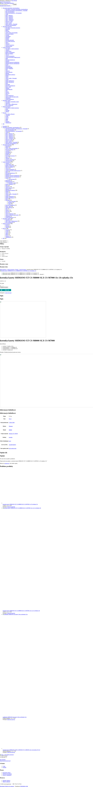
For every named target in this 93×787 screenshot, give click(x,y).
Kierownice (7, 66)
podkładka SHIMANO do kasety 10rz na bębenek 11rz (14, 717)
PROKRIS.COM (24, 786)
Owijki (6, 79)
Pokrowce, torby (9, 21)
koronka (10, 437)
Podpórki (7, 37)
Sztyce (6, 94)
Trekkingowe (8, 122)
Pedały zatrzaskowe (9, 82)
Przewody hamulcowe (10, 85)
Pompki (7, 38)
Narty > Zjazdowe (9, 20)
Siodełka (7, 88)
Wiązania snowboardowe (10, 25)
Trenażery (7, 43)
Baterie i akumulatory (10, 52)
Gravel (6, 117)
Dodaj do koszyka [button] (11, 506)
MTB (6, 120)
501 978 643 (14, 0)
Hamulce (7, 61)
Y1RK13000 (12, 422)
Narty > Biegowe (9, 17)
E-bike (6, 116)
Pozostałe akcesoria (9, 40)
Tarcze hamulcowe (9, 95)
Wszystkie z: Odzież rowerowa (12, 107)
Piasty (6, 83)
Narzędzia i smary (6, 100)
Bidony (7, 30)
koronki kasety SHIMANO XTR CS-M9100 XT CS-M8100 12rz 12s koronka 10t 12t (21, 749)
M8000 (10, 430)
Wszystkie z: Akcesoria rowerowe (12, 27)
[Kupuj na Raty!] (5, 289)
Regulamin (2, 786)
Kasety (6, 64)
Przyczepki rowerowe (10, 41)
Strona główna (3, 269)
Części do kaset (22, 269)
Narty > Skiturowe (9, 19)
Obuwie (7, 111)
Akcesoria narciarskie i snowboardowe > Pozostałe (16, 10)
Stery (6, 90)
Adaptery (7, 50)
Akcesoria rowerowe (7, 26)
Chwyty (7, 54)
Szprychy (7, 93)
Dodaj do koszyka (4, 287)
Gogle (6, 14)
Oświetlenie (8, 36)
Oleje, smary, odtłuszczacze (11, 104)
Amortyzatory (8, 51)
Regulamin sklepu (6, 772)
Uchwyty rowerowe (9, 45)
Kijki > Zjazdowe (9, 16)
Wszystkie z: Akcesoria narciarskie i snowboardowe (16, 9)
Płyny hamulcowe (9, 105)
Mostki (6, 75)
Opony (6, 77)
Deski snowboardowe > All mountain (13, 13)
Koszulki (7, 110)
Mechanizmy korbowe (10, 74)
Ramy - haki (8, 86)
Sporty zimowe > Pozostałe (11, 24)
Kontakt (4, 767)
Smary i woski (8, 22)
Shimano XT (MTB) (13, 433)
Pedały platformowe (9, 80)
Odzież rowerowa (6, 106)
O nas (4, 766)
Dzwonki (7, 31)
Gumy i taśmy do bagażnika (11, 32)
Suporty (7, 91)
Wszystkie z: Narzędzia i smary (12, 101)
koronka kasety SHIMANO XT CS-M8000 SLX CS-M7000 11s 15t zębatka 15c (20, 504)
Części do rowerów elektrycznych (12, 57)
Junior (6, 119)
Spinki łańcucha (8, 89)
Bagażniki (7, 29)
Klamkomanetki (8, 67)
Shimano (11, 426)
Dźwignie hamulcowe (10, 59)
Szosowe (7, 121)
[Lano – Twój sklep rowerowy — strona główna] (7, 3)
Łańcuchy (7, 70)
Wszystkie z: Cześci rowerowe (12, 48)
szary (10, 441)
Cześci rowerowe (6, 47)
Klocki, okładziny (9, 68)
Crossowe (7, 115)
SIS (3, 123)
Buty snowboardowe (9, 11)
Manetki (7, 73)
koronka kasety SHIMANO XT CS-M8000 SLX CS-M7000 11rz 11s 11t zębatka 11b (21, 610)
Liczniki (7, 35)
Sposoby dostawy (6, 780)
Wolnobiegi (7, 98)
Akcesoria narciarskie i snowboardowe (11, 8)
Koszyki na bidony (9, 34)
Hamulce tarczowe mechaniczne (12, 63)
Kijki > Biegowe (9, 15)
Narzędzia (7, 103)
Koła (6, 69)
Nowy (10, 418)
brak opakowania (12, 448)
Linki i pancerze (8, 72)
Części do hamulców (9, 56)
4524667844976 (12, 444)
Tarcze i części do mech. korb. (11, 96)
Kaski (6, 109)
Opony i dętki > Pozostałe (11, 78)
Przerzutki (7, 84)
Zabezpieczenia (8, 46)
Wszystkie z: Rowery (10, 114)
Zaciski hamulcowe (9, 99)
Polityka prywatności (7, 773)
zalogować (7, 463)
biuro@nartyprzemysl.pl (5, 1)
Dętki (6, 58)
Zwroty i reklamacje (7, 775)
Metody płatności (6, 781)
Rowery (4, 112)
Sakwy (6, 42)
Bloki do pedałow (9, 53)
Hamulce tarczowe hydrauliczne (12, 62)
